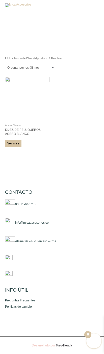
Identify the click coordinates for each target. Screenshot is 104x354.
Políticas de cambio (18, 306)
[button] (82, 5)
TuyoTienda (64, 345)
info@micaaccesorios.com (33, 222)
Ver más (13, 143)
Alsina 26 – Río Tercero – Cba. (36, 241)
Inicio (8, 58)
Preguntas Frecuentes (20, 300)
